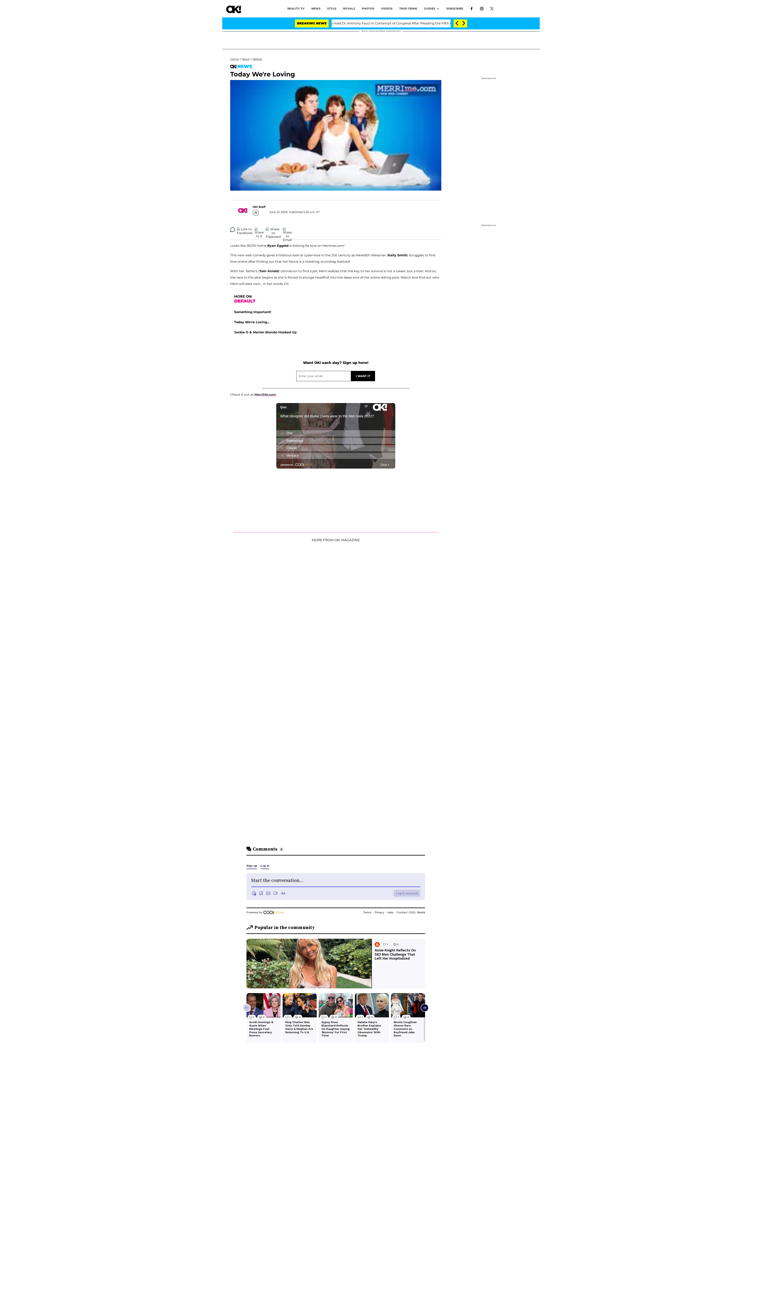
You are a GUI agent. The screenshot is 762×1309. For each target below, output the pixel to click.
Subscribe (454, 8)
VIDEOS (387, 8)
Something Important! (252, 312)
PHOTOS (368, 8)
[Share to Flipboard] (273, 229)
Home (234, 59)
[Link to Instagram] (482, 8)
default (257, 59)
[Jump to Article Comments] (232, 229)
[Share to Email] (287, 229)
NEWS (315, 8)
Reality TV (296, 8)
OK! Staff (259, 207)
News (245, 59)
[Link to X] (492, 8)
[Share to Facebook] (245, 229)
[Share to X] (259, 229)
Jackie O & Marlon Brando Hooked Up (265, 332)
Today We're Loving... (251, 322)
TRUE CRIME (408, 8)
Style (331, 8)
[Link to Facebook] (472, 8)
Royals (349, 8)
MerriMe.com (265, 394)
